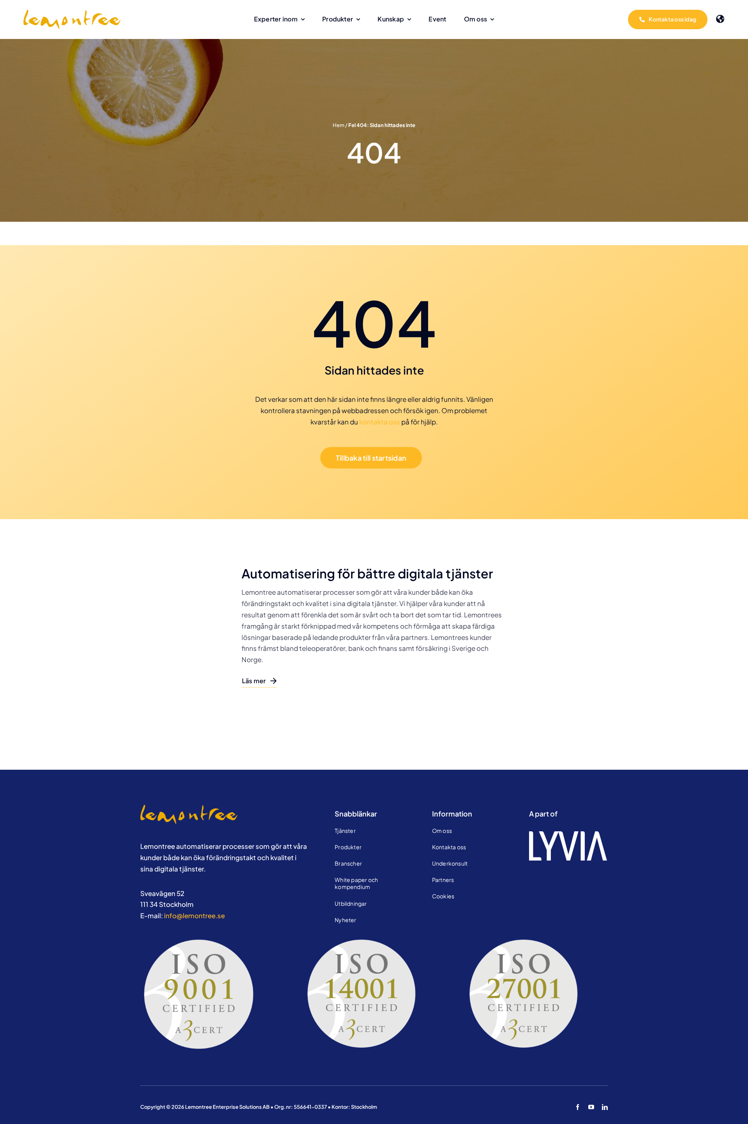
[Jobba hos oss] (189, 808)
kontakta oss (379, 421)
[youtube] (591, 1107)
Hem (338, 125)
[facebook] (577, 1107)
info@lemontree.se (194, 915)
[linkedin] (605, 1107)
